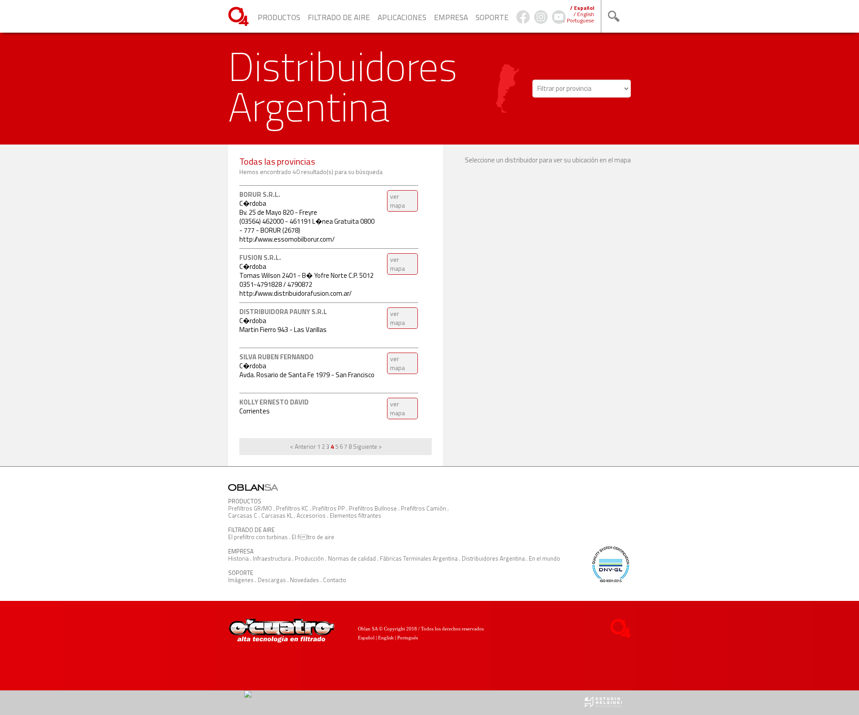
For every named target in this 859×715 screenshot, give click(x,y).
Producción (309, 558)
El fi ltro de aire (313, 536)
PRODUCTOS (279, 17)
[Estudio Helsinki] (603, 705)
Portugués (407, 637)
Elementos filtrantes (355, 515)
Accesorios (311, 515)
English (386, 637)
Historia (238, 558)
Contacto (334, 579)
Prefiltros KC (292, 508)
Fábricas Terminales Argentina (419, 558)
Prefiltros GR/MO (250, 508)
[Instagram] (541, 21)
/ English (584, 14)
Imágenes (241, 579)
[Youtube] (559, 21)
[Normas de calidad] (610, 579)
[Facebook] (523, 21)
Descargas (272, 579)
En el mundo (544, 558)
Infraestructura (272, 558)
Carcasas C (242, 515)
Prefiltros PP (328, 508)
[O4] (238, 23)
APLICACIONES (402, 17)
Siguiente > (367, 446)
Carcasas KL (277, 515)
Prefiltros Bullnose (373, 508)
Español (366, 637)
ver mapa (397, 201)
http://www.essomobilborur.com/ (287, 239)
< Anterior (303, 446)
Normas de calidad (352, 558)
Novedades (304, 579)
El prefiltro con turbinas (258, 536)
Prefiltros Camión (423, 508)
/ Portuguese (578, 20)
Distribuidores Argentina (493, 558)
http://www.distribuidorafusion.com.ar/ (295, 293)
